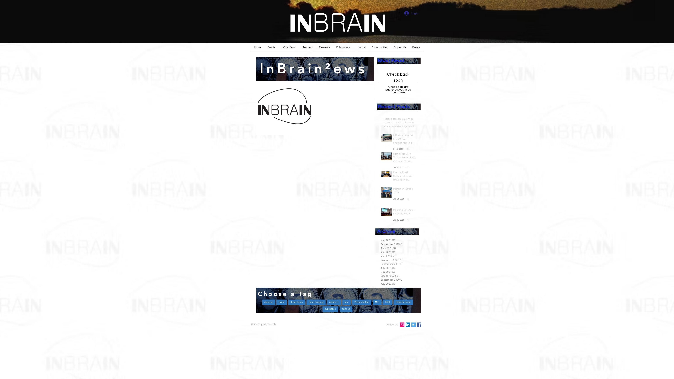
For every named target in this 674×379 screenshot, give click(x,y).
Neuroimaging (316, 302)
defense (268, 302)
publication (330, 309)
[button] (271, 47)
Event (282, 302)
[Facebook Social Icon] (419, 325)
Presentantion (361, 302)
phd (346, 302)
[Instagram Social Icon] (402, 325)
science (346, 309)
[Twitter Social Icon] (413, 325)
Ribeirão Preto (403, 302)
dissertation (296, 302)
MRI (377, 302)
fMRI (387, 302)
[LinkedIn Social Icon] (408, 325)
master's (334, 302)
